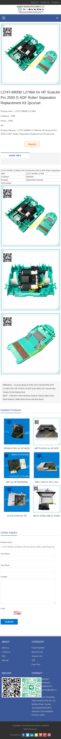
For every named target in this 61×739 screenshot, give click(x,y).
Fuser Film (36, 664)
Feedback (56, 2)
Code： (4, 609)
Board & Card (37, 652)
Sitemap (5, 660)
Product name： (7, 542)
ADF (13, 116)
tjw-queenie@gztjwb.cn (47, 690)
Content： (5, 577)
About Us (34, 2)
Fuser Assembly (38, 648)
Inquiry (32, 144)
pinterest (40, 735)
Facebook (23, 735)
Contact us (6, 652)
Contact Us (44, 2)
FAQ (3, 656)
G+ (45, 735)
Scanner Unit (37, 656)
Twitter (27, 735)
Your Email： (6, 565)
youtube (49, 735)
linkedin (32, 735)
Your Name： (6, 554)
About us (5, 648)
